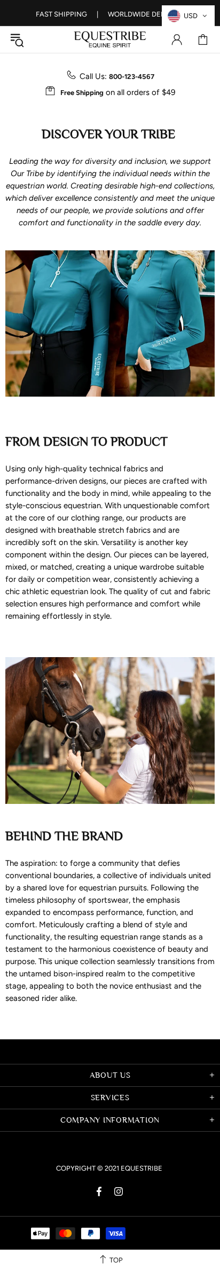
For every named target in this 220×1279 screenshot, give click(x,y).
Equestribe (110, 39)
